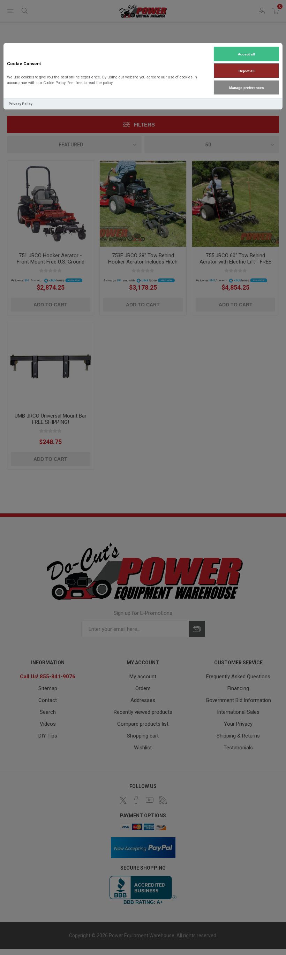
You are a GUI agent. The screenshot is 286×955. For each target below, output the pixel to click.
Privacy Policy (20, 104)
